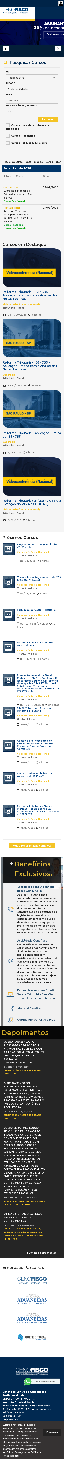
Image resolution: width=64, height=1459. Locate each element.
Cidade (10, 83)
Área (9, 94)
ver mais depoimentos (42, 1252)
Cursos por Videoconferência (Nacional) (27, 127)
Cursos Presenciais (23, 135)
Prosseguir (52, 1432)
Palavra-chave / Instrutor (22, 105)
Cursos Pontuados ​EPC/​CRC (29, 142)
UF (7, 71)
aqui (17, 1456)
